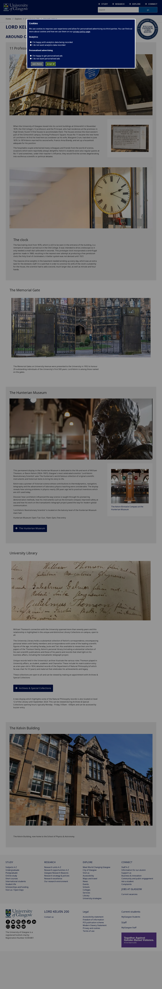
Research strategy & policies (56, 875)
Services (86, 892)
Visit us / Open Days (15, 890)
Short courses (12, 878)
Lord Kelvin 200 (25, 27)
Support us (126, 873)
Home (8, 18)
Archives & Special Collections (35, 688)
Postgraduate (12, 873)
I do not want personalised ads (46, 58)
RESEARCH (50, 862)
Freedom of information (93, 919)
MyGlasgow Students (130, 917)
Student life (11, 884)
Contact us (49, 917)
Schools (86, 887)
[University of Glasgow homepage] (15, 7)
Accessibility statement (93, 917)
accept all (50, 64)
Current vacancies (129, 894)
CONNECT (126, 862)
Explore (136, 4)
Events (86, 884)
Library (86, 895)
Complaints (126, 884)
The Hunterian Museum (32, 528)
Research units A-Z (52, 867)
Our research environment (56, 881)
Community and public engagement (137, 878)
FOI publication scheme (93, 922)
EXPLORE (88, 862)
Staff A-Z (125, 867)
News (85, 881)
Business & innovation (131, 875)
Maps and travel (90, 878)
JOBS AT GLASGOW (131, 889)
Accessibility (88, 875)
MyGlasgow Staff (128, 927)
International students (16, 881)
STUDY (9, 862)
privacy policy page (81, 31)
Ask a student (127, 881)
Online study (11, 875)
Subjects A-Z (11, 867)
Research (120, 4)
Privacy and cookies (91, 928)
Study (104, 4)
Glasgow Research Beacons (56, 873)
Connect (152, 4)
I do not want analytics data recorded (48, 45)
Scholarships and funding (17, 887)
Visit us (86, 873)
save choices (37, 64)
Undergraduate (12, 870)
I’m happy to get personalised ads (47, 55)
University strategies (92, 898)
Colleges (86, 890)
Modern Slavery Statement (94, 925)
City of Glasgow (90, 870)
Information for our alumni (133, 870)
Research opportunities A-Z (56, 870)
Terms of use (88, 931)
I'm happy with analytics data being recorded (52, 42)
